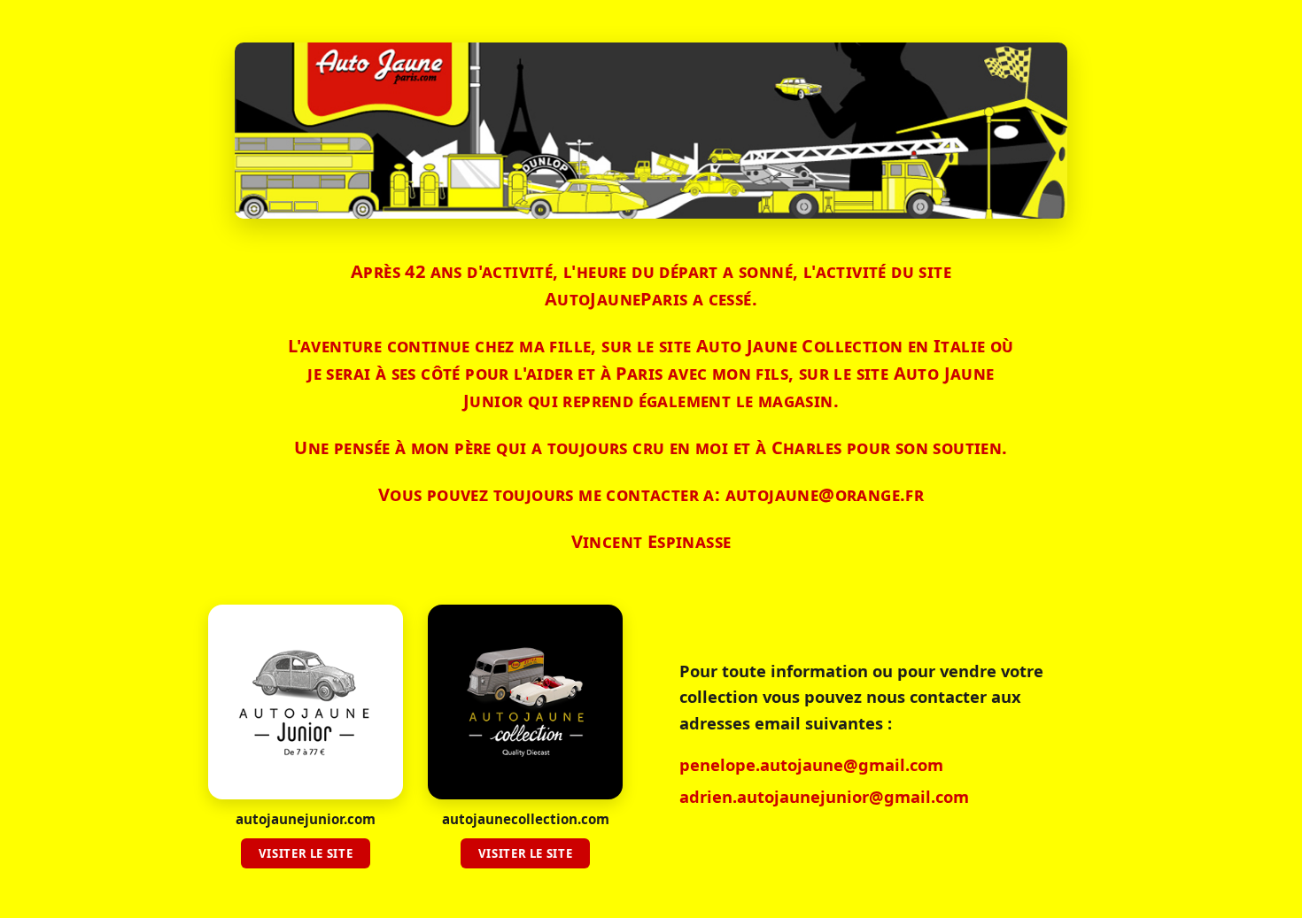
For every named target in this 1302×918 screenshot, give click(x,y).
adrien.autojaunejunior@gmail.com (824, 796)
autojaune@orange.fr (825, 494)
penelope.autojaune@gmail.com (811, 764)
